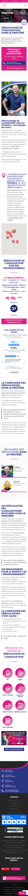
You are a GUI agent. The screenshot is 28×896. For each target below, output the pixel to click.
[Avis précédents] (3, 362)
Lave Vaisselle (7, 727)
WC (7, 679)
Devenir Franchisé (14, 806)
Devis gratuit (5, 1)
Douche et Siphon (20, 695)
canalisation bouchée (15, 589)
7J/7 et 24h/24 (14, 1)
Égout (20, 679)
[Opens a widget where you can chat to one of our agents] (22, 893)
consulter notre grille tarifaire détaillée (14, 321)
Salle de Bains (8, 712)
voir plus (8, 362)
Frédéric (17, 467)
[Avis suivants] (25, 362)
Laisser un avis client (14, 800)
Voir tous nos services (14, 749)
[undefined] (23, 350)
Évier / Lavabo (8, 695)
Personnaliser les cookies (14, 812)
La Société (14, 803)
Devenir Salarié (14, 809)
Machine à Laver (20, 712)
